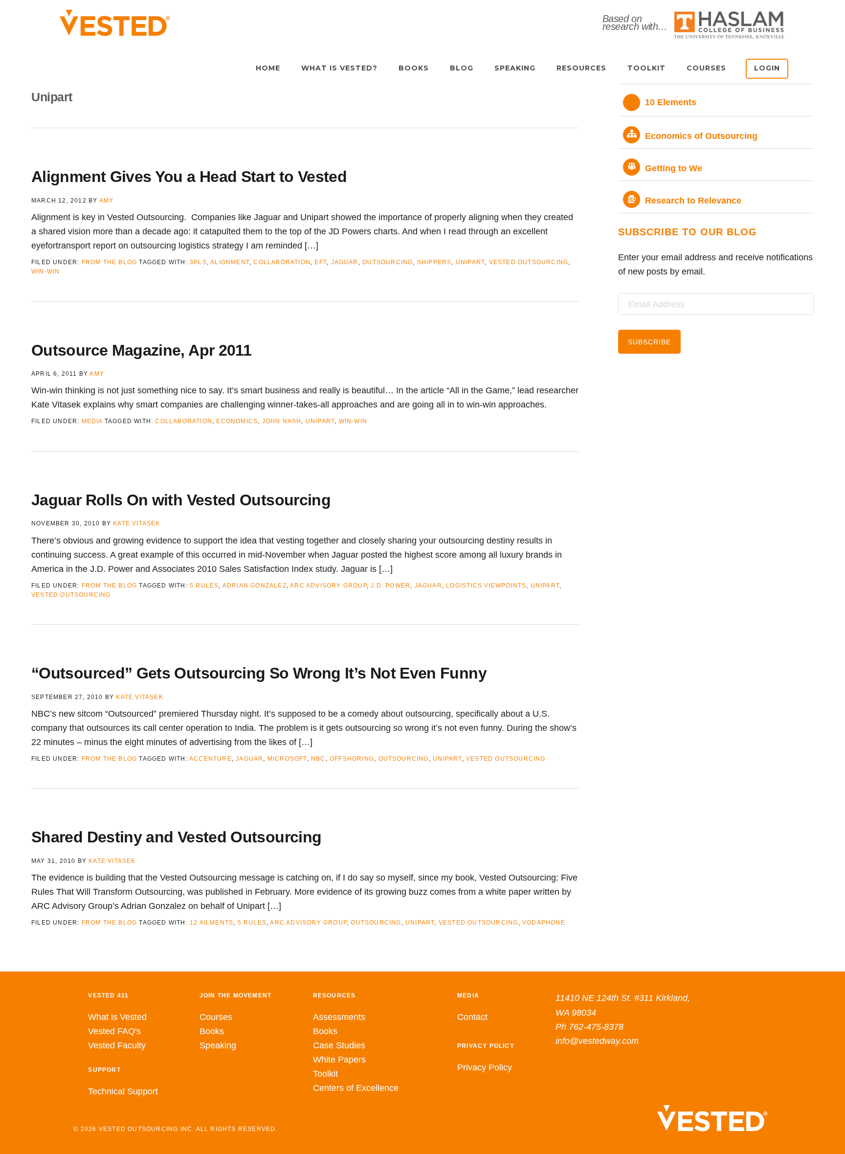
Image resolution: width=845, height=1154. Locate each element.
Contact (472, 1017)
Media (92, 421)
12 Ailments (211, 922)
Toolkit (325, 1074)
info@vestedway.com (597, 1041)
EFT (320, 262)
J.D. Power (390, 585)
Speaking (218, 1045)
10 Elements (670, 102)
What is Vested (117, 1017)
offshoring (352, 758)
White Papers (339, 1059)
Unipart (470, 262)
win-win (45, 271)
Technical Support (123, 1091)
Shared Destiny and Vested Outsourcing (176, 837)
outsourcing (387, 262)
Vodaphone (543, 922)
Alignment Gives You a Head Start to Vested (189, 176)
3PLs (198, 262)
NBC (318, 758)
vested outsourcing (529, 262)
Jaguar (344, 262)
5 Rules (204, 585)
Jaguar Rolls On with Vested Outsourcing (181, 500)
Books (212, 1031)
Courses (216, 1017)
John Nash (282, 421)
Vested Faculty (117, 1045)
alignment (229, 262)
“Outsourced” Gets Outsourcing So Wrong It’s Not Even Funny (259, 673)
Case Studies (339, 1045)
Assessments (339, 1017)
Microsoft (287, 758)
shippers (434, 262)
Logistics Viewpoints (486, 585)
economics (237, 421)
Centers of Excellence (356, 1088)
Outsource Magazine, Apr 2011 (141, 350)
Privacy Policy (484, 1067)
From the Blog (109, 262)
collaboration (282, 262)
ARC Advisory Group (328, 585)
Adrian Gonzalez (254, 585)
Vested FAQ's (114, 1031)
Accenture (210, 758)
